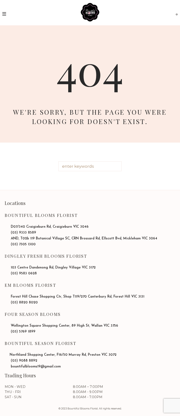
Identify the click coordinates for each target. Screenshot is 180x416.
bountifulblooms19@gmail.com (35, 366)
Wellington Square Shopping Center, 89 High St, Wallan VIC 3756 (64, 326)
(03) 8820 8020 (24, 302)
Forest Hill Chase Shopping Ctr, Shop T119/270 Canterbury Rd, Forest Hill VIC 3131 (77, 297)
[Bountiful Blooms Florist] (90, 12)
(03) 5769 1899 (22, 331)
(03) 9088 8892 (23, 361)
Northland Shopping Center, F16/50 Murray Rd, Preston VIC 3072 (63, 355)
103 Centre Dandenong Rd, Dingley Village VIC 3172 (53, 267)
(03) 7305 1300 (23, 244)
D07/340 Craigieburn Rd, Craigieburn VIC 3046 (49, 227)
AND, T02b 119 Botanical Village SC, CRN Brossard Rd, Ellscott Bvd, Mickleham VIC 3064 (83, 238)
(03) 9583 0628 (23, 273)
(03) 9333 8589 (23, 232)
